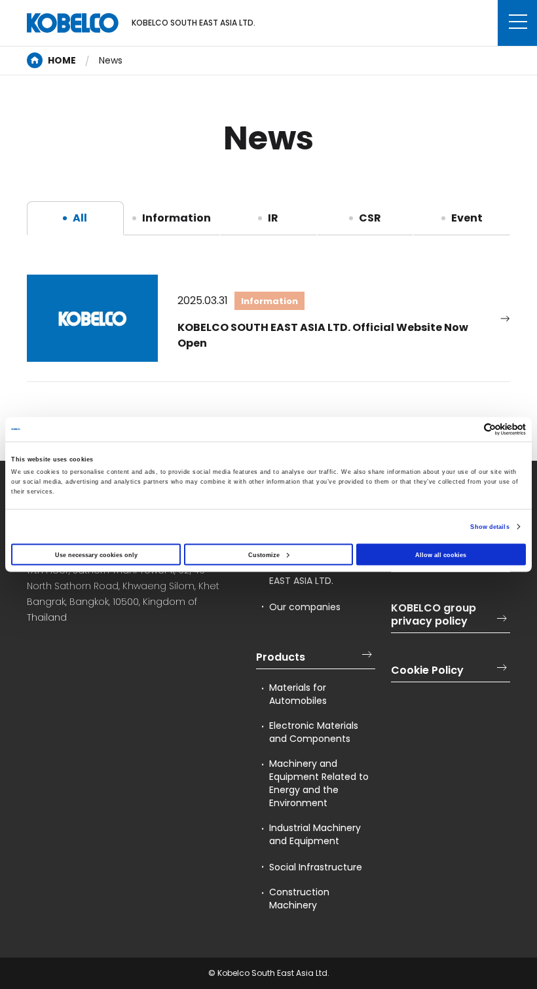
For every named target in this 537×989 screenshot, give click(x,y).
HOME (62, 60)
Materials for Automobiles (298, 694)
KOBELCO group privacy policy (433, 615)
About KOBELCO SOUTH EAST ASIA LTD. (322, 574)
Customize (264, 554)
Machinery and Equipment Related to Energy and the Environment (319, 783)
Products (280, 657)
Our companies (305, 606)
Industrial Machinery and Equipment (315, 834)
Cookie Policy (427, 670)
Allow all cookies (440, 554)
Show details (489, 527)
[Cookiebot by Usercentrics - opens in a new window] (468, 429)
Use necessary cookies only (96, 554)
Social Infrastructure (315, 867)
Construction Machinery (299, 898)
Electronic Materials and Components (313, 732)
